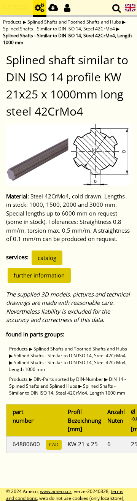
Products (12, 22)
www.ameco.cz (56, 491)
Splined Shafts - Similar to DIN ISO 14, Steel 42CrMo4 (59, 28)
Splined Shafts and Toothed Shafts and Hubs (74, 22)
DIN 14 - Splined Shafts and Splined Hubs (67, 382)
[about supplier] (16, 8)
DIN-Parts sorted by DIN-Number (68, 379)
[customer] (67, 8)
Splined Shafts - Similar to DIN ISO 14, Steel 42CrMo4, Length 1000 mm (67, 389)
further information (39, 275)
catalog (47, 258)
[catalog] (39, 8)
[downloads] (53, 8)
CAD (54, 444)
